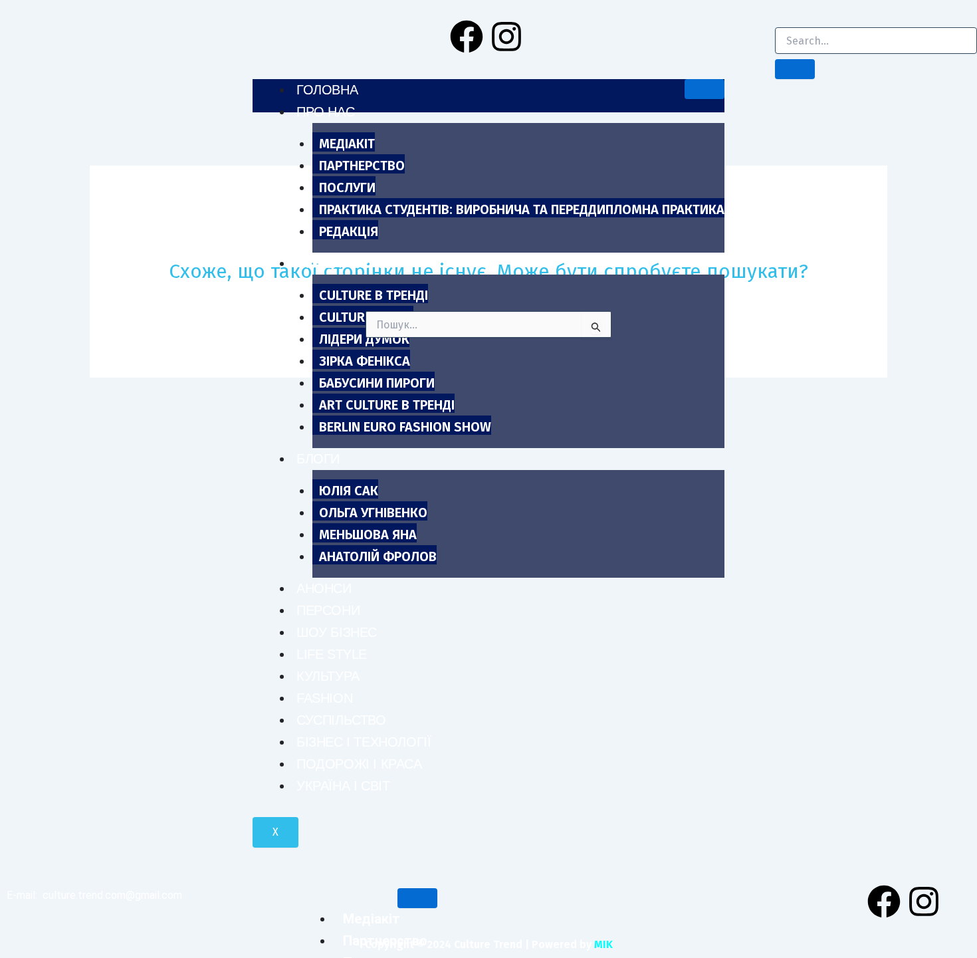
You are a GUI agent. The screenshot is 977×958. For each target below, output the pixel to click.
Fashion (324, 698)
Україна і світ (342, 785)
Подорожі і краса (359, 764)
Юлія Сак (348, 491)
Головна (327, 89)
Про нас (325, 111)
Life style (331, 654)
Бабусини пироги (377, 383)
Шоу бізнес (336, 632)
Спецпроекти (344, 263)
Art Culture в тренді (387, 405)
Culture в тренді (373, 295)
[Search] (795, 69)
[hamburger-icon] (704, 89)
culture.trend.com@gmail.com (112, 895)
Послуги (347, 187)
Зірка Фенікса (364, 361)
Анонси (324, 588)
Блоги (318, 458)
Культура (328, 676)
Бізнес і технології (363, 742)
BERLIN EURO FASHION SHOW (405, 427)
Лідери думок (364, 339)
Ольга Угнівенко (373, 513)
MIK (603, 944)
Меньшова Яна (368, 534)
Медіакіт (347, 144)
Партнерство (362, 166)
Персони (328, 610)
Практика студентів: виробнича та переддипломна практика (521, 209)
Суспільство (341, 720)
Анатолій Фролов (378, 556)
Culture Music (366, 317)
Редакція (348, 231)
